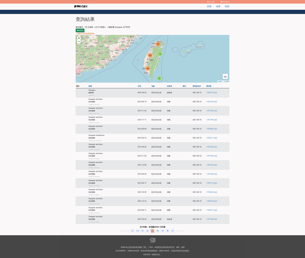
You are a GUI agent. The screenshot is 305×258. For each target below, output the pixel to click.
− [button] (79, 41)
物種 (90, 86)
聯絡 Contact (225, 2)
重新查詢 (80, 30)
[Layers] (225, 76)
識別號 (208, 86)
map (152, 58)
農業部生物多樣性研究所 (165, 247)
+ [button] (79, 38)
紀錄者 (169, 86)
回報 (209, 6)
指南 (227, 6)
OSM (227, 81)
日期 (139, 86)
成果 (218, 6)
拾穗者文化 (156, 254)
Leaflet (220, 81)
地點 (153, 86)
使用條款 (186, 251)
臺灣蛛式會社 (80, 6)
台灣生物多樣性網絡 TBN (136, 247)
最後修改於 (197, 86)
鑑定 (184, 86)
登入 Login (211, 2)
